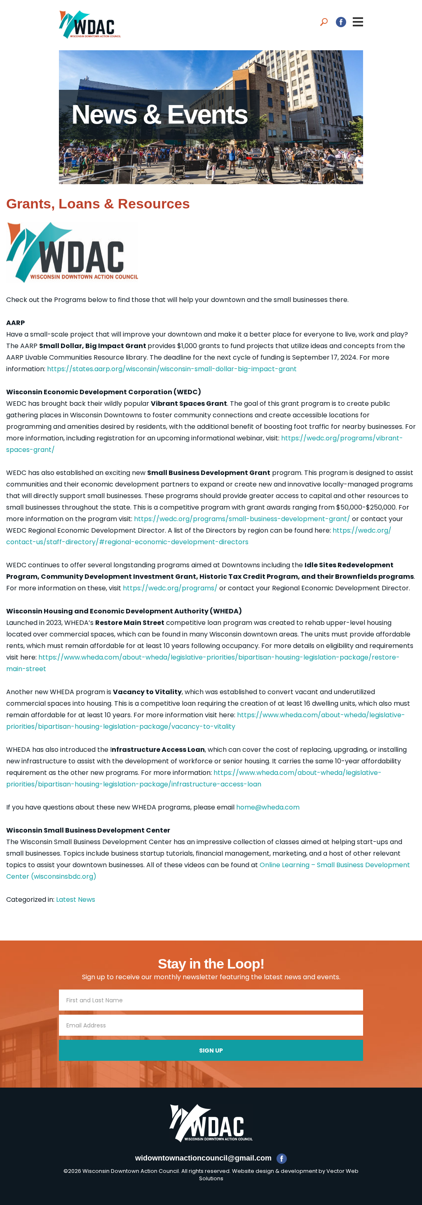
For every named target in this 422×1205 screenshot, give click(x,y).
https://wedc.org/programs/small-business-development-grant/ (242, 519)
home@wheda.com (268, 807)
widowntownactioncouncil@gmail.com (203, 1158)
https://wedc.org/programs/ (170, 588)
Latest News (75, 899)
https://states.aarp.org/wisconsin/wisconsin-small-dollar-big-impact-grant (172, 369)
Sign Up (211, 1050)
